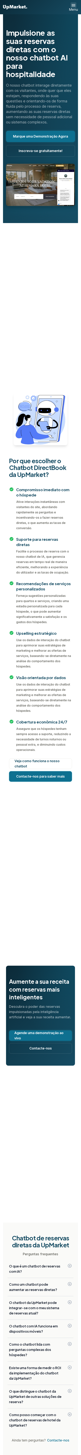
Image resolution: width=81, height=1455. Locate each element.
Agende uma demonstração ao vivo (38, 1035)
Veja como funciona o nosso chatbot (37, 763)
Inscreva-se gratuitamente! (41, 151)
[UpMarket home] (15, 7)
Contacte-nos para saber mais (40, 776)
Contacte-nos (40, 1048)
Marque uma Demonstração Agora (40, 136)
